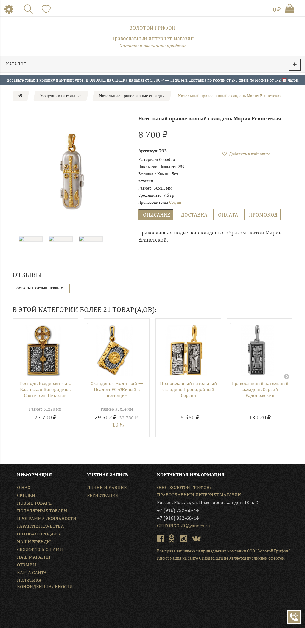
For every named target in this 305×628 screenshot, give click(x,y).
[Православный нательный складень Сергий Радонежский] (257, 350)
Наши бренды (34, 541)
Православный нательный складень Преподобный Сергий (188, 389)
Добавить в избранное (249, 153)
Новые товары (35, 503)
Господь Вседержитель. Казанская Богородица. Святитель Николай (45, 389)
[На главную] (20, 96)
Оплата (228, 215)
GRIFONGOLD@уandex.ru (183, 525)
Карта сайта (31, 572)
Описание (156, 215)
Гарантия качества (40, 526)
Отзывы (27, 565)
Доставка (194, 215)
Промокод (263, 215)
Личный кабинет (108, 487)
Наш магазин (33, 557)
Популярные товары (42, 510)
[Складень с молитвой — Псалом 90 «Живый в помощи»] (114, 350)
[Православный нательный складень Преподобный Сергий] (186, 350)
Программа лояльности (46, 518)
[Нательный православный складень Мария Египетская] (70, 171)
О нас (23, 487)
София (175, 202)
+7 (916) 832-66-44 (178, 518)
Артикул (148, 151)
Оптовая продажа (39, 534)
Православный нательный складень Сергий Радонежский (259, 389)
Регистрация (103, 495)
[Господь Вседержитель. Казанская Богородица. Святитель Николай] (43, 350)
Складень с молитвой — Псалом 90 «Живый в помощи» (117, 389)
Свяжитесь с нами (40, 549)
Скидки (26, 495)
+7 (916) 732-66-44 (178, 510)
